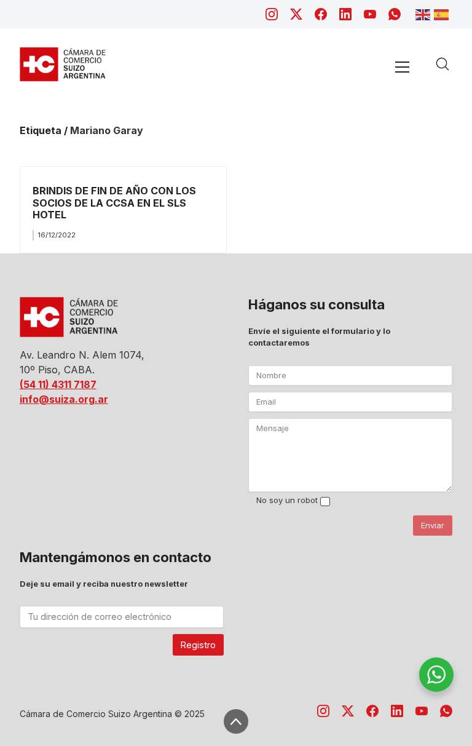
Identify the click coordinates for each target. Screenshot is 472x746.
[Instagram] (272, 14)
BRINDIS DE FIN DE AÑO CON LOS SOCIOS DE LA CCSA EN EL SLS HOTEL (114, 203)
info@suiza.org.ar (64, 399)
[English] (424, 13)
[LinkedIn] (345, 14)
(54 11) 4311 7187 (58, 384)
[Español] (443, 13)
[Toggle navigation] (402, 66)
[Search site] (442, 64)
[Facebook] (321, 14)
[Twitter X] (296, 14)
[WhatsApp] (394, 14)
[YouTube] (370, 14)
